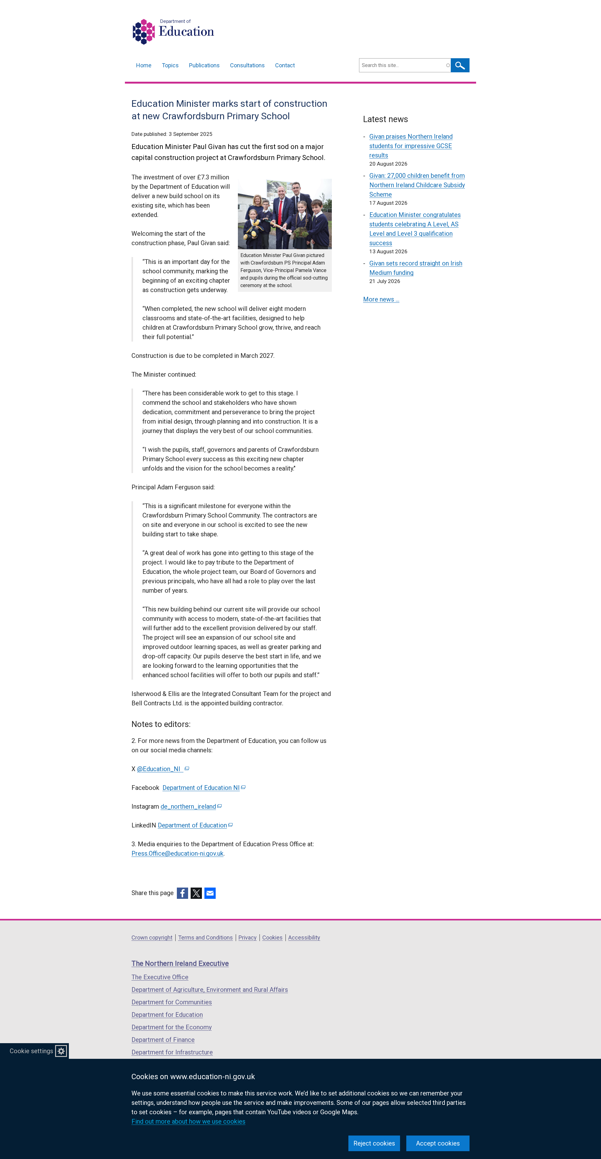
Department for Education (167, 1014)
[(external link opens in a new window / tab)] (182, 893)
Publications (204, 65)
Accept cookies (438, 1143)
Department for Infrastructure (172, 1052)
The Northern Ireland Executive (180, 963)
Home (144, 65)
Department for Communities (171, 1002)
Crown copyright (151, 937)
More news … (381, 299)
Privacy (248, 937)
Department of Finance (163, 1039)
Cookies (272, 937)
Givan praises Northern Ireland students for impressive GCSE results (411, 146)
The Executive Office (159, 977)
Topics (170, 65)
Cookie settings (31, 1051)
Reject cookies (374, 1143)
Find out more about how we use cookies (188, 1121)
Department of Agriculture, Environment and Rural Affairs (209, 989)
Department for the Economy (171, 1027)
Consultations (247, 65)
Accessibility (304, 937)
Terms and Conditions (205, 937)
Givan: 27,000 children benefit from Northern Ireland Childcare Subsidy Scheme (417, 185)
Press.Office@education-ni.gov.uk (177, 853)
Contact (285, 65)
